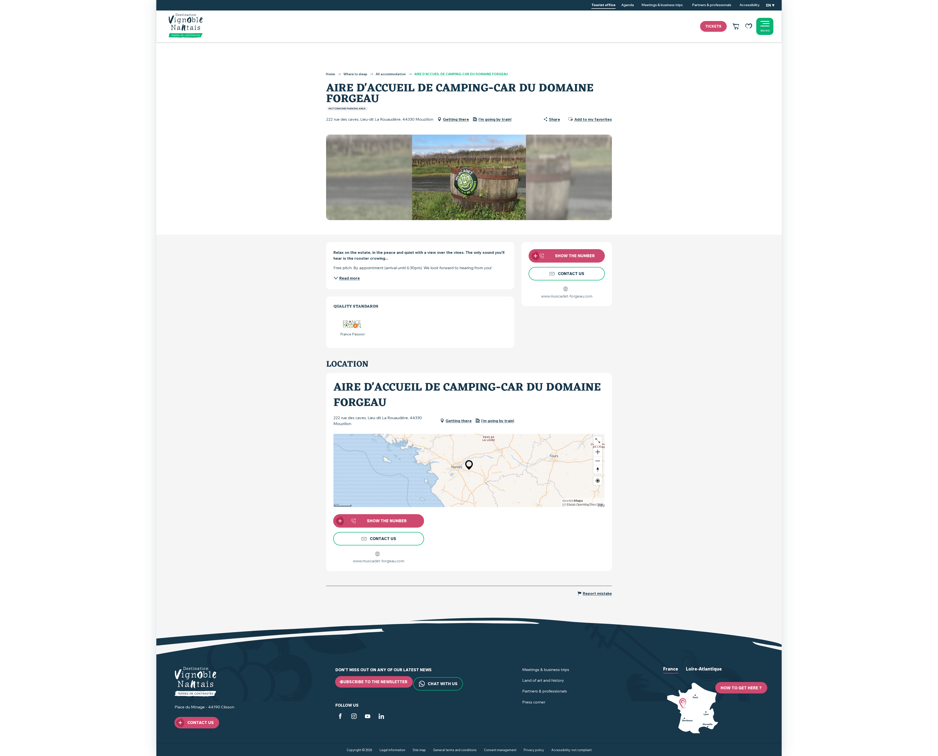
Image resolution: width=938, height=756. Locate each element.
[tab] (670, 673)
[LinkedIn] (381, 717)
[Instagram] (354, 717)
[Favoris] (748, 26)
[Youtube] (368, 717)
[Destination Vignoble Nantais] (186, 25)
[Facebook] (340, 717)
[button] (770, 5)
